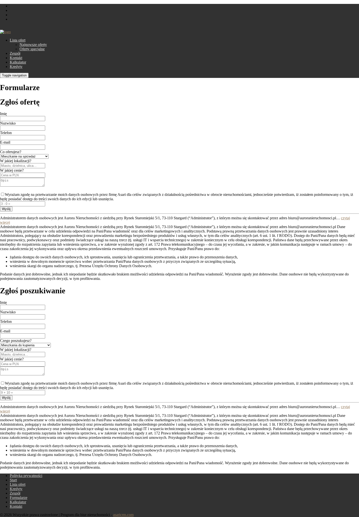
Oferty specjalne (32, 49)
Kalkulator (18, 62)
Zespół (15, 53)
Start (13, 480)
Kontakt (16, 58)
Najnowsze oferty (33, 44)
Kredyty (16, 66)
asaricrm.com (123, 515)
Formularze (18, 498)
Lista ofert (17, 40)
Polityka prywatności (26, 476)
